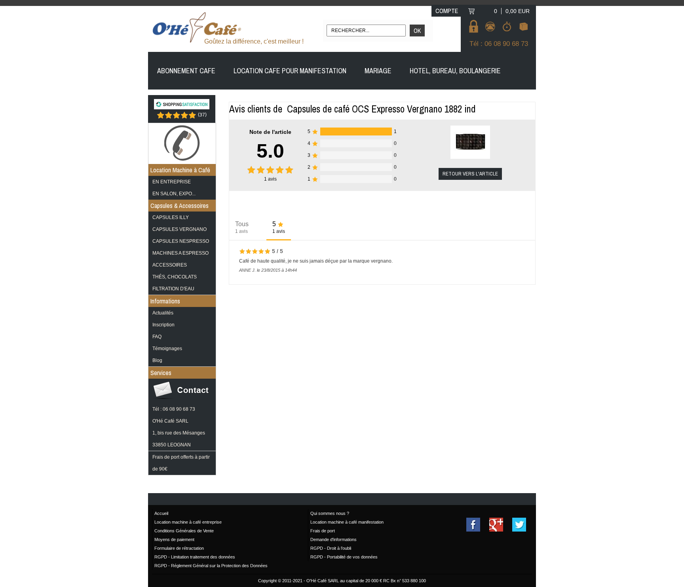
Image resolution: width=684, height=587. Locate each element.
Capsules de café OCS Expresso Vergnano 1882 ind (381, 109)
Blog (157, 360)
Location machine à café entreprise (188, 522)
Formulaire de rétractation (179, 548)
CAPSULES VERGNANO (179, 229)
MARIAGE (378, 71)
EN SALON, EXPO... (174, 193)
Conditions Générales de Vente (184, 530)
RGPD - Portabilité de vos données (344, 557)
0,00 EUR (517, 11)
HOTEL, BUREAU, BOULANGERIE (455, 71)
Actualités (162, 313)
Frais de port (322, 530)
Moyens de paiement (174, 539)
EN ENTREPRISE (171, 182)
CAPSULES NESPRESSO (180, 241)
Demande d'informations (333, 539)
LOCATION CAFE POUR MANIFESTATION (290, 71)
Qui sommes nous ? (329, 513)
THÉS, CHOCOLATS (174, 277)
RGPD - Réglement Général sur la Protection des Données (211, 565)
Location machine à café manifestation (347, 522)
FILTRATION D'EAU (173, 289)
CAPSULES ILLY (170, 217)
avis (270, 179)
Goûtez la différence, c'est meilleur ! (254, 41)
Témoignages (167, 348)
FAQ (157, 336)
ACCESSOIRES (169, 265)
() (202, 114)
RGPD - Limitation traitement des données (194, 557)
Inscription (163, 325)
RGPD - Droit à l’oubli (330, 548)
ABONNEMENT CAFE (186, 71)
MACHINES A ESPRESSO (180, 253)
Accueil (161, 513)
